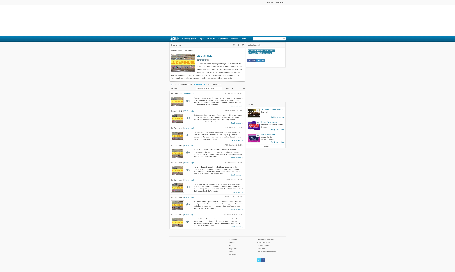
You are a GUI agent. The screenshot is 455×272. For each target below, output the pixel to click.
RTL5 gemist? (269, 51)
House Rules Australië (269, 122)
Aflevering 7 (189, 111)
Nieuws (232, 242)
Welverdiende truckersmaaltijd (267, 138)
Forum (243, 39)
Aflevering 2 (189, 197)
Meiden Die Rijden (268, 134)
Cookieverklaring (263, 245)
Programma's (223, 39)
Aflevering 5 (189, 145)
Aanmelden (280, 2)
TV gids (201, 39)
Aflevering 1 (189, 215)
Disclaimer (261, 249)
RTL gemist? (253, 53)
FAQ (230, 245)
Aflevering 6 (189, 128)
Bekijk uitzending (237, 106)
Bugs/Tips (233, 249)
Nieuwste (174, 88)
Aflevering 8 (189, 94)
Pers (231, 252)
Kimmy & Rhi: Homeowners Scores (272, 125)
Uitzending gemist (189, 39)
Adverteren (233, 255)
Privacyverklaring (263, 242)
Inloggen (270, 2)
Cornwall (264, 112)
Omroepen (233, 239)
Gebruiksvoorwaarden (265, 239)
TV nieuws (211, 39)
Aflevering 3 (189, 180)
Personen (234, 39)
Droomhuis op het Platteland (272, 109)
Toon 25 (228, 88)
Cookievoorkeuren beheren (267, 252)
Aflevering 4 (189, 163)
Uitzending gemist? (255, 51)
